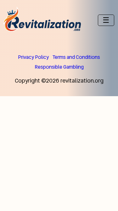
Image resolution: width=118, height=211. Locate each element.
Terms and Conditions (76, 57)
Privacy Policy (33, 57)
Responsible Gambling (59, 67)
